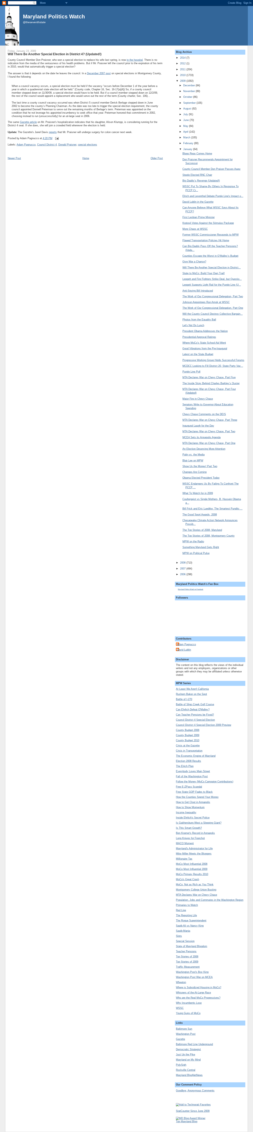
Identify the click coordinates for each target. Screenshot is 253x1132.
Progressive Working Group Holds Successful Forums (213, 360)
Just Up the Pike (185, 1054)
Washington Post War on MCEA (194, 977)
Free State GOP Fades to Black (194, 791)
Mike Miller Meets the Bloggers (193, 853)
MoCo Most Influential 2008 (191, 863)
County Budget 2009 (187, 735)
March (187, 137)
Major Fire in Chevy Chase (197, 398)
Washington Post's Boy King (192, 971)
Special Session (185, 941)
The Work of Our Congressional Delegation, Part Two (212, 296)
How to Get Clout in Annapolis (193, 802)
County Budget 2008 (187, 730)
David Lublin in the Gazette (197, 201)
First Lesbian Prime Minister (198, 217)
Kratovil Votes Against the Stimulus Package (208, 222)
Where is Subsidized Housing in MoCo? (198, 987)
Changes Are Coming (194, 471)
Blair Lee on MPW (192, 460)
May (186, 126)
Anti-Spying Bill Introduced (197, 290)
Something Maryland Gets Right (200, 547)
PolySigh (181, 1064)
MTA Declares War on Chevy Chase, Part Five (209, 377)
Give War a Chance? (194, 261)
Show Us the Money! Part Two (199, 466)
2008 (183, 562)
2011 (183, 69)
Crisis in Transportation (189, 750)
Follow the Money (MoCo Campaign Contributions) (204, 781)
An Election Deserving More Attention (203, 448)
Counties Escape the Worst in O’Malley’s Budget (210, 255)
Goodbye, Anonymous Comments (195, 1090)
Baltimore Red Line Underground (194, 1044)
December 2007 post (99, 73)
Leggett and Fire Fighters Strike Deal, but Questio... (212, 279)
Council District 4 (47, 144)
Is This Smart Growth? (189, 827)
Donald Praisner (67, 144)
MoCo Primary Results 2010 (192, 874)
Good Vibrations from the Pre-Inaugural (204, 348)
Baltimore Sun (184, 1028)
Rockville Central (185, 1069)
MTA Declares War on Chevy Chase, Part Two (208, 431)
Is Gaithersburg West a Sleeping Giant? (198, 822)
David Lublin (184, 649)
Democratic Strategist (188, 1049)
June (186, 120)
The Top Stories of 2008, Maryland (202, 529)
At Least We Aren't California (192, 688)
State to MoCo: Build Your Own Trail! (203, 273)
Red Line (181, 910)
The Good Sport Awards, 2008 (199, 514)
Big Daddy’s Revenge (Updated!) (201, 180)
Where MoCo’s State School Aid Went (204, 342)
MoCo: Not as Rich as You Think (194, 884)
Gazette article (28, 122)
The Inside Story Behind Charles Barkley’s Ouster (211, 383)
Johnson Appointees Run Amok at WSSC (206, 302)
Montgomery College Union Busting (196, 889)
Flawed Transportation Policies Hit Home (205, 240)
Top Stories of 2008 (187, 956)
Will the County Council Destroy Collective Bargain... (212, 313)
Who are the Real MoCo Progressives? (198, 997)
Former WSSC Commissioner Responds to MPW (210, 234)
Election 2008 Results (188, 760)
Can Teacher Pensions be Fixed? (195, 714)
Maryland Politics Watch (54, 16)
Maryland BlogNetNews (189, 1075)
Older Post (157, 158)
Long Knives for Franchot (190, 838)
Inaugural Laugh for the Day (198, 425)
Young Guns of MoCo (188, 1013)
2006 (183, 574)
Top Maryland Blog (186, 1121)
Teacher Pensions (186, 951)
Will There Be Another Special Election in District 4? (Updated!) (54, 54)
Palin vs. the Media (193, 454)
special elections (87, 144)
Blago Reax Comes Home (197, 153)
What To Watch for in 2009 (197, 493)
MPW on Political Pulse (196, 553)
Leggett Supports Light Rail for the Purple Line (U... (211, 284)
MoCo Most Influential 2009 (191, 869)
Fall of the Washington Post (192, 776)
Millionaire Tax (184, 858)
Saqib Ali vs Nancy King (190, 925)
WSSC (180, 1008)
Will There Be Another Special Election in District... (211, 267)
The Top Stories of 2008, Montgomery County (208, 535)
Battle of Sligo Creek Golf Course (195, 704)
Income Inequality (186, 812)
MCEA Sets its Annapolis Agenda (201, 437)
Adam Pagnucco (26, 144)
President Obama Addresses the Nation (205, 331)
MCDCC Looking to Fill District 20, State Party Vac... (212, 365)
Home (85, 158)
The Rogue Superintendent (191, 920)
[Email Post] (56, 138)
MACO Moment (185, 843)
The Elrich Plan (185, 766)
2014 (183, 57)
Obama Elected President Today (201, 477)
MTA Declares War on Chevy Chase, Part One (208, 443)
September (189, 102)
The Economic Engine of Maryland (195, 755)
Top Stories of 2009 (187, 961)
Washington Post (185, 1033)
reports (53, 132)
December (189, 85)
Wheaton (181, 982)
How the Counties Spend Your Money (197, 797)
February (188, 143)
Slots (179, 935)
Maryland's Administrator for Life (194, 848)
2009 (183, 80)
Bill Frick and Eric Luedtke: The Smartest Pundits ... (212, 508)
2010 (183, 75)
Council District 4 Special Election (195, 719)
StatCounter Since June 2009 (193, 1110)
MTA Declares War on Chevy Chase (196, 894)
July (186, 114)
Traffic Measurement (188, 966)
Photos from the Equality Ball (199, 319)
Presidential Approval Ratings (199, 337)
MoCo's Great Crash (187, 879)
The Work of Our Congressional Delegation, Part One (212, 307)
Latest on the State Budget (197, 354)
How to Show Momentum (190, 807)
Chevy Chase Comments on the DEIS (204, 414)
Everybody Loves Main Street (193, 771)
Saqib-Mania (183, 930)
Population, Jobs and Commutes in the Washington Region (209, 899)
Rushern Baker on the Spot (191, 694)
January (188, 149)
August (187, 108)
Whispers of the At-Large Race (193, 992)
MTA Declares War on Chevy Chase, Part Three (209, 419)
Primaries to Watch (187, 905)
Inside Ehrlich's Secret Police (193, 817)
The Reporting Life (186, 915)
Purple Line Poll (191, 371)
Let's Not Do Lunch (193, 325)
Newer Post (14, 158)
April (186, 131)
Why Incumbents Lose (189, 1002)
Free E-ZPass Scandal (189, 786)
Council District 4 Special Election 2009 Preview (203, 724)
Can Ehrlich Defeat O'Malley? (193, 709)
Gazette (180, 1039)
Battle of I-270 (184, 699)
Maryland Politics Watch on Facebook (190, 589)
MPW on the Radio (193, 541)
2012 (183, 63)
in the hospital (135, 59)
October (188, 96)
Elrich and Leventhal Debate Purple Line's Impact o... (212, 196)
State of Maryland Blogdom (191, 946)
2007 (183, 568)
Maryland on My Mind (188, 1059)
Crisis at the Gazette (188, 745)
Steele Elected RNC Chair (197, 174)
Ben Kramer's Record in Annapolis (195, 833)
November (189, 91)
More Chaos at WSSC (195, 228)
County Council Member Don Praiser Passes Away (211, 168)
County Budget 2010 (187, 740)
